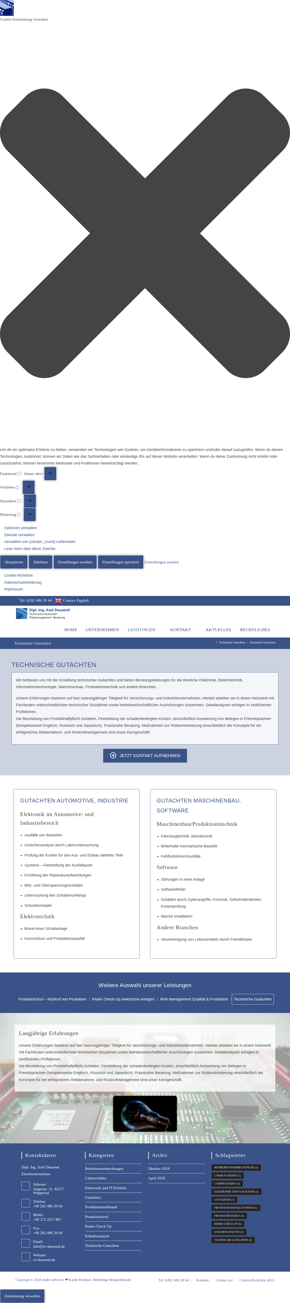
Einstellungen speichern (120, 562)
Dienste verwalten (19, 535)
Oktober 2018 (158, 1168)
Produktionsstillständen (236, 1207)
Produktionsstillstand (101, 1207)
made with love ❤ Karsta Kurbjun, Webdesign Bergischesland (86, 1280)
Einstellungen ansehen (75, 562)
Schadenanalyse (97, 1236)
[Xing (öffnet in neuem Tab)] (271, 601)
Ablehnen (40, 562)
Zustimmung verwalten (22, 1296)
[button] (145, 234)
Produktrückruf (96, 1217)
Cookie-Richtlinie (18, 575)
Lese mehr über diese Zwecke (29, 549)
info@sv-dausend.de (49, 1246)
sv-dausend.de (44, 1260)
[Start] (214, 642)
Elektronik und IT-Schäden (105, 1188)
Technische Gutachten (262, 642)
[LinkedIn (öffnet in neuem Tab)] (264, 601)
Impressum (13, 589)
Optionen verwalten (20, 528)
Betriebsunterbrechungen (104, 1168)
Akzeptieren (13, 562)
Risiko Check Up (98, 1226)
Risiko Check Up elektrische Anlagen (123, 999)
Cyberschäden (96, 1178)
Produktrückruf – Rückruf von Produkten (52, 999)
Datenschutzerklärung (22, 582)
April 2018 (156, 1178)
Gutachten (93, 1197)
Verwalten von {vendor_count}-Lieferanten (39, 542)
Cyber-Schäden (227, 1175)
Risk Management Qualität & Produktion (194, 999)
